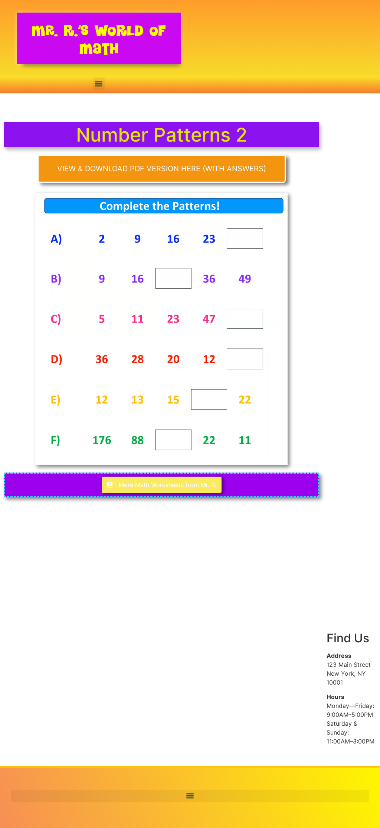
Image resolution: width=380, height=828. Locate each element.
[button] (99, 83)
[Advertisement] (351, 251)
